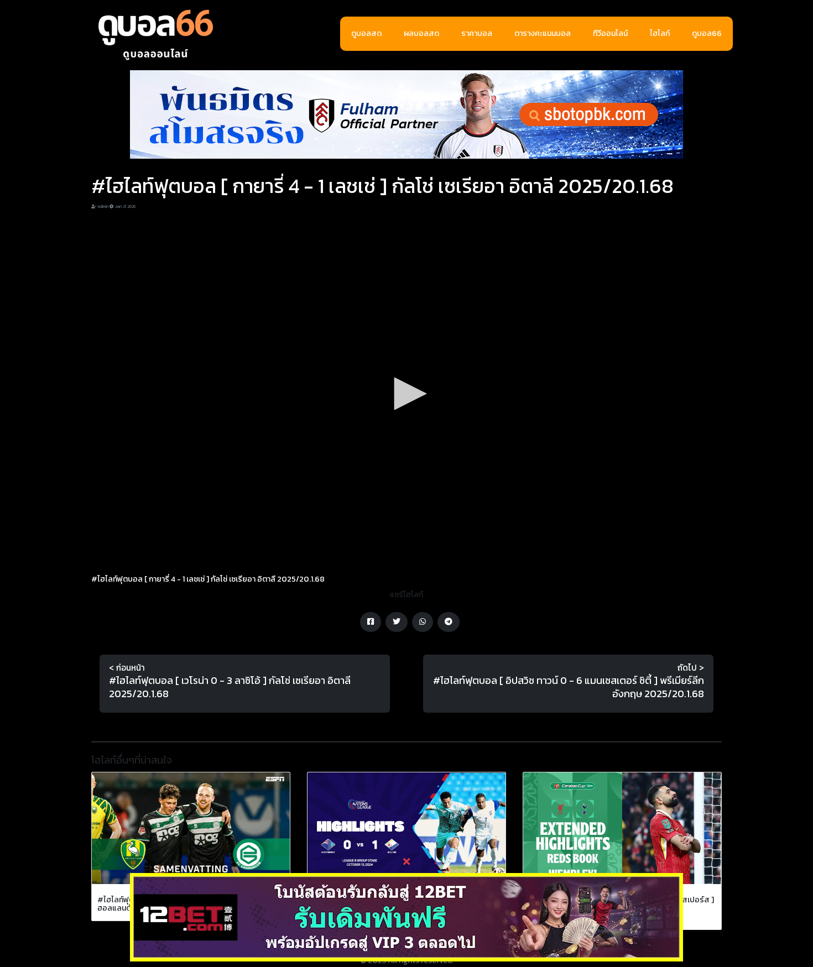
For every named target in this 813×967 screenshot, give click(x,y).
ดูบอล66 (707, 33)
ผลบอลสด (421, 33)
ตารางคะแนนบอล (542, 33)
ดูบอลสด (366, 33)
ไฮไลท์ (660, 33)
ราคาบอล (476, 33)
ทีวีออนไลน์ (610, 33)
